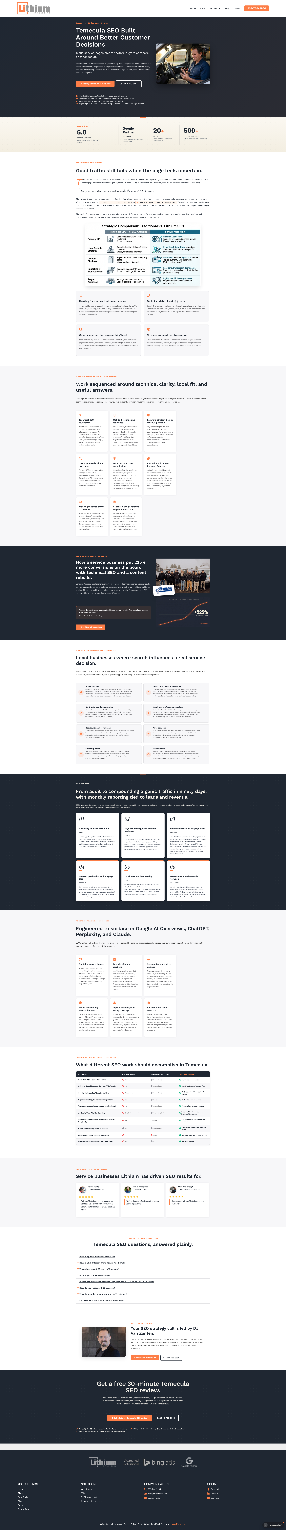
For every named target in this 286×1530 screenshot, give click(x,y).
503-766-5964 (256, 8)
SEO (83, 1493)
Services (213, 8)
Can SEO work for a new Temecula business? (101, 1300)
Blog (226, 8)
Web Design (86, 1489)
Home (193, 8)
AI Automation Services (91, 1501)
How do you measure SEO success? (97, 1288)
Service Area (23, 1509)
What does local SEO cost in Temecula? (99, 1269)
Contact (236, 8)
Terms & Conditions (146, 1524)
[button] (143, 1256)
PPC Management (89, 1497)
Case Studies (23, 1497)
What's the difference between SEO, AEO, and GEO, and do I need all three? (116, 1281)
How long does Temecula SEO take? (97, 1256)
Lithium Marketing (177, 1524)
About (203, 8)
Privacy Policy (130, 1524)
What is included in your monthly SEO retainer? (103, 1294)
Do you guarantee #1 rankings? (94, 1275)
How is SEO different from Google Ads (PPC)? (102, 1263)
